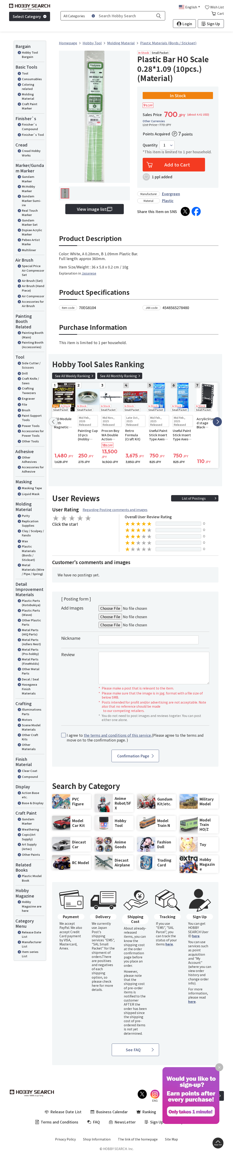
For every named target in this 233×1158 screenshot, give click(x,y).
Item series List (30, 954)
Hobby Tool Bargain (30, 54)
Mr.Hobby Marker (28, 188)
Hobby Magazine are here (31, 906)
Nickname (70, 638)
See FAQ (133, 1049)
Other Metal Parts (30, 671)
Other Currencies (154, 121)
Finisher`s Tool (33, 134)
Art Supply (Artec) (29, 846)
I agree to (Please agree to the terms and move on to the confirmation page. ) (135, 737)
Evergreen (171, 193)
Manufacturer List (31, 944)
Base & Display (32, 803)
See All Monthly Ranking (118, 376)
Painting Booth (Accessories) (32, 344)
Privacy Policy (65, 1139)
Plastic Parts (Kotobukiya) (31, 602)
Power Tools (31, 426)
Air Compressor (33, 296)
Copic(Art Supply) (28, 836)
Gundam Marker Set (30, 222)
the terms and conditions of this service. (118, 735)
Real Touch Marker (30, 212)
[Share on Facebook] (196, 211)
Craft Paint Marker (29, 106)
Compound (30, 776)
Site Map (171, 1139)
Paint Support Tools (32, 417)
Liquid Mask (30, 494)
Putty (26, 515)
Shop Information (97, 1139)
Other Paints (31, 854)
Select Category (27, 16)
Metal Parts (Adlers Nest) (31, 641)
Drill (25, 373)
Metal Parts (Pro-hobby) (30, 651)
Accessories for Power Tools (33, 433)
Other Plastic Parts (31, 622)
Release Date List (31, 934)
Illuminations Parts (31, 711)
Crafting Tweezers (29, 390)
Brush (26, 410)
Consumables (32, 79)
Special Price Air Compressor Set (33, 270)
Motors (27, 719)
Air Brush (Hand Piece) (33, 288)
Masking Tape (32, 488)
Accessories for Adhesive (33, 469)
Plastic (167, 200)
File (24, 404)
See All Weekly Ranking (72, 376)
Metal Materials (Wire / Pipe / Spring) (33, 569)
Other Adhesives (29, 459)
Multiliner (29, 250)
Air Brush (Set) (32, 280)
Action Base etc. (30, 795)
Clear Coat (29, 771)
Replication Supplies (30, 523)
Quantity (150, 145)
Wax (25, 541)
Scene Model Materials (31, 727)
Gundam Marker (28, 178)
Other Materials (29, 746)
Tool (25, 73)
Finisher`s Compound (30, 126)
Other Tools (30, 441)
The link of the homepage (138, 1139)
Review (68, 654)
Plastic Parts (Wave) (31, 612)
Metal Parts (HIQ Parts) (30, 632)
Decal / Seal (30, 679)
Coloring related (28, 86)
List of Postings (194, 498)
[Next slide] (217, 421)
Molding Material (28, 96)
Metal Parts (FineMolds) (30, 661)
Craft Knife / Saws (30, 380)
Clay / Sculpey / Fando (33, 533)
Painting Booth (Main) (32, 334)
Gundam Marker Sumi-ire (31, 200)
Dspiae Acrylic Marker (32, 232)
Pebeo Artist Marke (31, 242)
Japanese (89, 273)
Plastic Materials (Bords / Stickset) (29, 553)
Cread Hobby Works (31, 153)
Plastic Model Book (32, 878)
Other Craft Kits (30, 737)
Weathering (30, 829)
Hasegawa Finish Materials (29, 688)
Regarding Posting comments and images (115, 509)
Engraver (28, 398)
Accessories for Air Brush (33, 303)
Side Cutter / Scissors (31, 365)
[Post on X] (185, 211)
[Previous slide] (53, 421)
